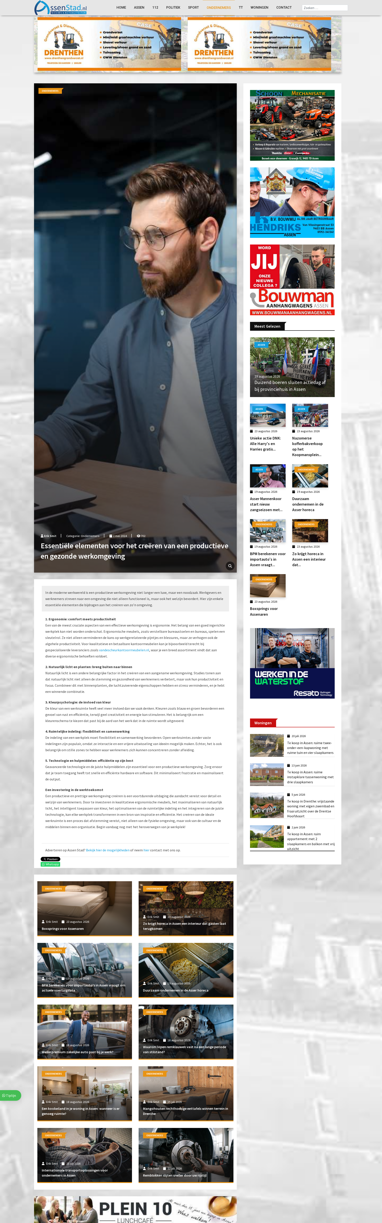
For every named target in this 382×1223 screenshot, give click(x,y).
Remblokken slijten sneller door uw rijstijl (174, 1175)
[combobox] (325, 8)
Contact (284, 8)
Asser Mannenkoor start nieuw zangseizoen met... (266, 504)
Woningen (259, 8)
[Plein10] (135, 1211)
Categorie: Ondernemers (82, 536)
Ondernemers (219, 8)
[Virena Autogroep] (292, 202)
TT (241, 8)
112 (155, 8)
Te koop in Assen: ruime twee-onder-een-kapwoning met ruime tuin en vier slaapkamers (310, 748)
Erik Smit (50, 536)
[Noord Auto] (292, 279)
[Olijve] (259, 43)
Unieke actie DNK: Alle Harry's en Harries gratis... (265, 444)
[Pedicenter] (292, 125)
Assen (139, 8)
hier (146, 850)
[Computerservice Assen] (109, 43)
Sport (193, 8)
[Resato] (292, 663)
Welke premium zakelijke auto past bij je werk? (77, 1052)
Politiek (173, 8)
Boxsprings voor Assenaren (63, 928)
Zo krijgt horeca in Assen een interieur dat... (309, 559)
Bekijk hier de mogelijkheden (108, 850)
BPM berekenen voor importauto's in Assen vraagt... (268, 559)
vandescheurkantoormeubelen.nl (124, 650)
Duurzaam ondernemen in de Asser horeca (175, 990)
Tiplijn (10, 1095)
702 (142, 536)
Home (121, 8)
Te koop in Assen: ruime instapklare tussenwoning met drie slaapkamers (310, 777)
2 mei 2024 (119, 536)
